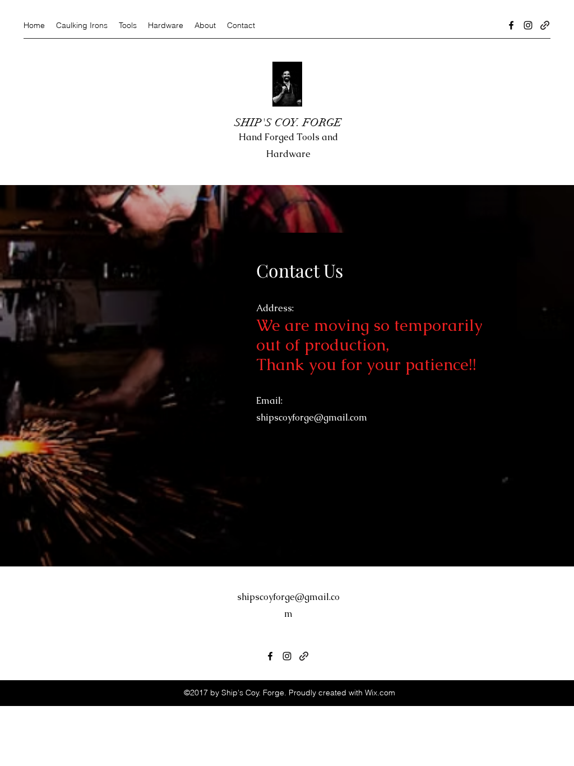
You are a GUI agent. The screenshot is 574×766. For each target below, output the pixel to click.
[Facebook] (511, 25)
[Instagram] (528, 25)
